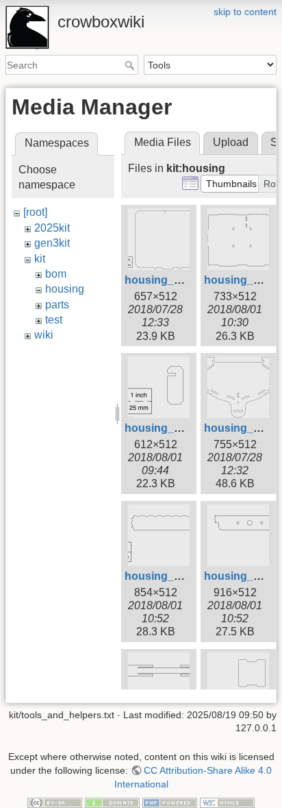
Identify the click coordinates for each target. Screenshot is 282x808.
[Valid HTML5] (227, 801)
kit (39, 259)
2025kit (52, 228)
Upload (230, 142)
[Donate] (112, 801)
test (53, 320)
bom (55, 274)
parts (57, 304)
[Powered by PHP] (169, 801)
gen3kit (52, 243)
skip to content (245, 11)
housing (64, 289)
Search (131, 65)
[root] (35, 212)
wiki (43, 335)
